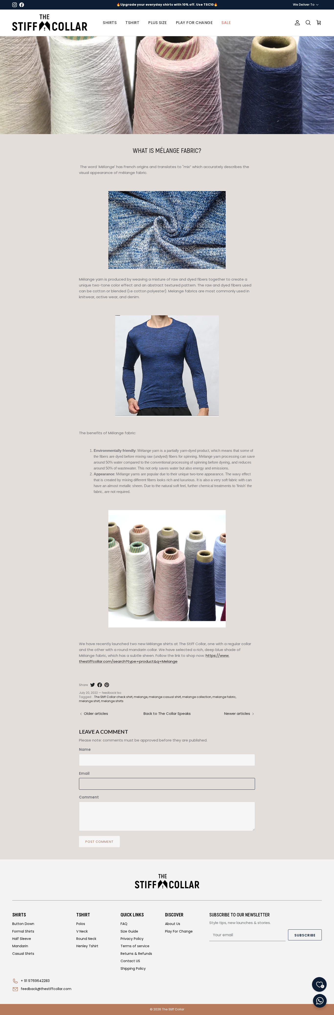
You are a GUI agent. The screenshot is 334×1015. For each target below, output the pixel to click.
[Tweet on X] (92, 685)
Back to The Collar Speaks (167, 713)
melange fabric (224, 697)
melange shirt (89, 701)
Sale (226, 22)
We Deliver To (303, 4)
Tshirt (132, 22)
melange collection (196, 697)
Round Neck (86, 938)
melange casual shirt (165, 697)
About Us (172, 923)
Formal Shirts (23, 931)
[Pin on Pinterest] (106, 685)
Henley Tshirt (87, 946)
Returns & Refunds (136, 953)
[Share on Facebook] (99, 685)
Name (85, 749)
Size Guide (129, 931)
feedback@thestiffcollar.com (46, 988)
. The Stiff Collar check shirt (113, 697)
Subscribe (304, 935)
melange (140, 697)
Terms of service (135, 946)
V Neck (82, 931)
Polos (80, 923)
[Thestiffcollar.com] (49, 22)
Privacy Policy (132, 938)
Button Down (23, 923)
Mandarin (20, 946)
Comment (89, 797)
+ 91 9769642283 (35, 980)
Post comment (99, 841)
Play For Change (179, 931)
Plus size (157, 22)
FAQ (124, 923)
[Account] (296, 23)
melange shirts (112, 701)
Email (84, 773)
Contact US (130, 960)
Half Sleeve (21, 938)
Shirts (110, 22)
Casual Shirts (23, 953)
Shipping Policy (133, 968)
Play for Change (194, 22)
